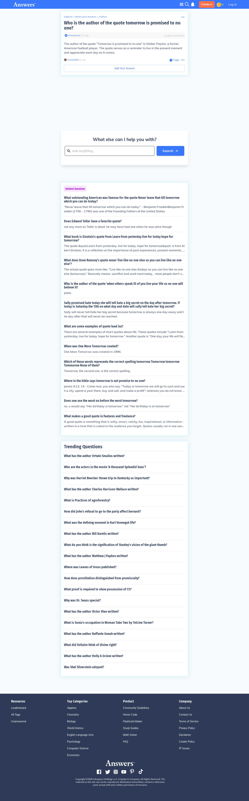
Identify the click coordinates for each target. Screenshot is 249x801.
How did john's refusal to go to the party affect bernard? (102, 511)
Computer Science (78, 748)
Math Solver (130, 734)
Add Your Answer (124, 68)
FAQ (125, 741)
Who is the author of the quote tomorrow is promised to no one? (122, 25)
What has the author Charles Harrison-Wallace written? (101, 489)
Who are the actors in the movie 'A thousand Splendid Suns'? (105, 467)
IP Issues (184, 748)
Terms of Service (189, 721)
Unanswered (18, 721)
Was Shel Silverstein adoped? (84, 667)
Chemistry (73, 714)
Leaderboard (18, 708)
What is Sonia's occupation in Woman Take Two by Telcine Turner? (108, 623)
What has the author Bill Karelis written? (91, 534)
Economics (73, 755)
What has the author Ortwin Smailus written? (94, 456)
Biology (71, 721)
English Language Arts (80, 734)
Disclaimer (185, 734)
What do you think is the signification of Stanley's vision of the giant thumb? (115, 545)
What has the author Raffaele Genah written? (94, 634)
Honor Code (130, 714)
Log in (232, 4)
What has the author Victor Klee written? (91, 611)
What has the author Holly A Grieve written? (93, 656)
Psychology (73, 741)
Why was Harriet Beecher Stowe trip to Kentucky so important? (107, 478)
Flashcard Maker (132, 721)
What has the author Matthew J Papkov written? (96, 556)
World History (75, 728)
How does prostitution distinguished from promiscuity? (101, 578)
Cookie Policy (186, 741)
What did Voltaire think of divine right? (90, 645)
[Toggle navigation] (181, 4)
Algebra (71, 708)
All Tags (15, 714)
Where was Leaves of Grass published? (90, 567)
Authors (103, 16)
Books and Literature (85, 16)
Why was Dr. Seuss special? (82, 600)
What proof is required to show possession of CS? (98, 589)
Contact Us (185, 714)
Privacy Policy (187, 728)
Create (205, 4)
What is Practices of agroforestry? (87, 500)
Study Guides (131, 728)
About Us (184, 708)
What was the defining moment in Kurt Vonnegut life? (100, 523)
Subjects (68, 16)
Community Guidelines (136, 708)
